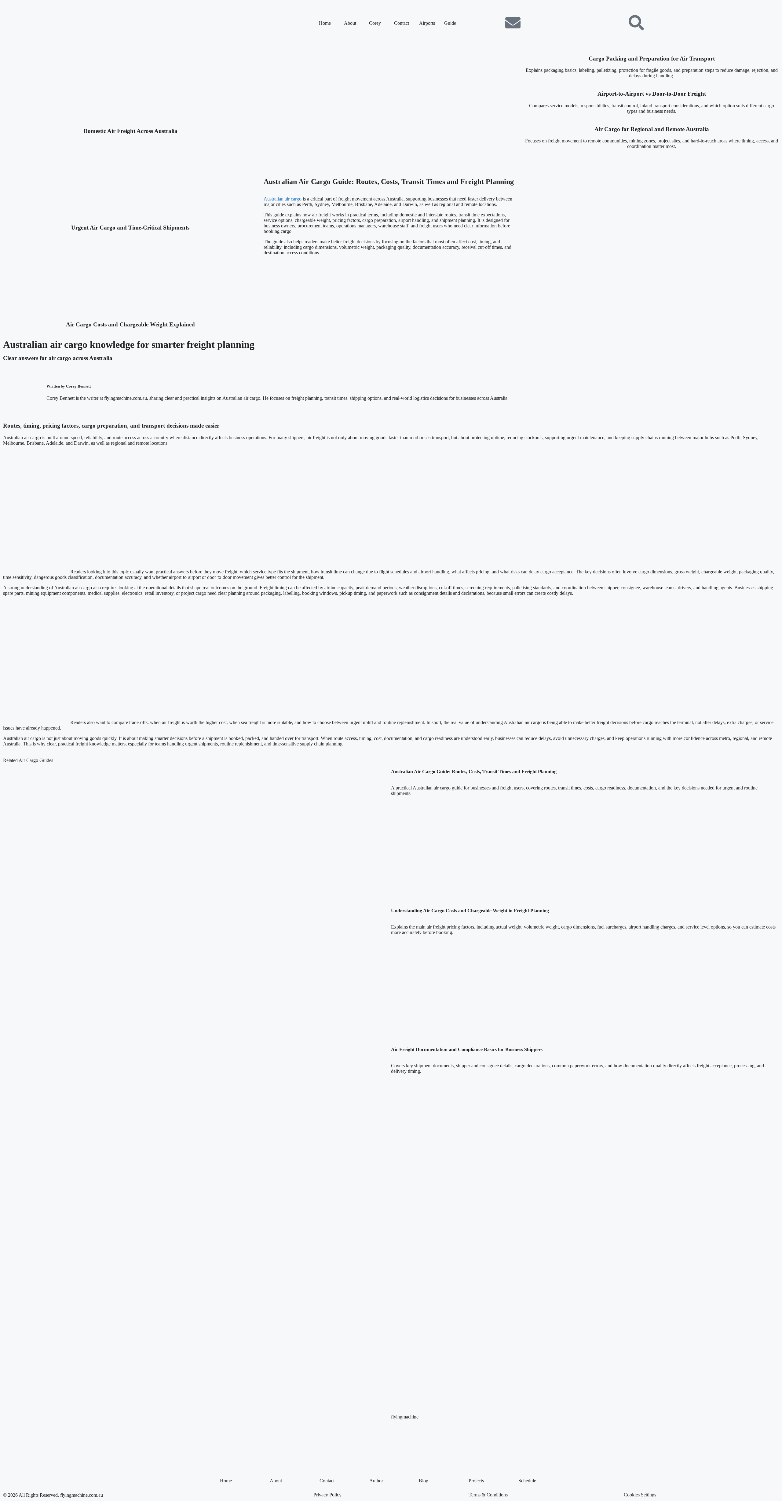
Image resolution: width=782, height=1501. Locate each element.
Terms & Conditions (488, 1494)
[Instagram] (496, 22)
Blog (423, 1480)
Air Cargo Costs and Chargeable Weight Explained (130, 324)
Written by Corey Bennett (68, 386)
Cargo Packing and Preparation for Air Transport (652, 58)
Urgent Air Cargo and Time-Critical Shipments (130, 227)
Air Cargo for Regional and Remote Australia (651, 129)
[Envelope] (513, 22)
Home (325, 23)
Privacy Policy (327, 1494)
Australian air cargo (282, 198)
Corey (375, 23)
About (350, 23)
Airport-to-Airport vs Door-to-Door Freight (651, 93)
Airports (427, 23)
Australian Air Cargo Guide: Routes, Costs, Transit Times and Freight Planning (389, 182)
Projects (476, 1480)
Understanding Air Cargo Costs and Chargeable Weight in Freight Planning (470, 910)
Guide (450, 23)
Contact (401, 23)
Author (376, 1480)
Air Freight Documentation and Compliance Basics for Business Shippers (467, 1049)
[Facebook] (480, 22)
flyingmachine (404, 1416)
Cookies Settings (640, 1494)
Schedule (527, 1480)
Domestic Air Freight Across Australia (130, 131)
